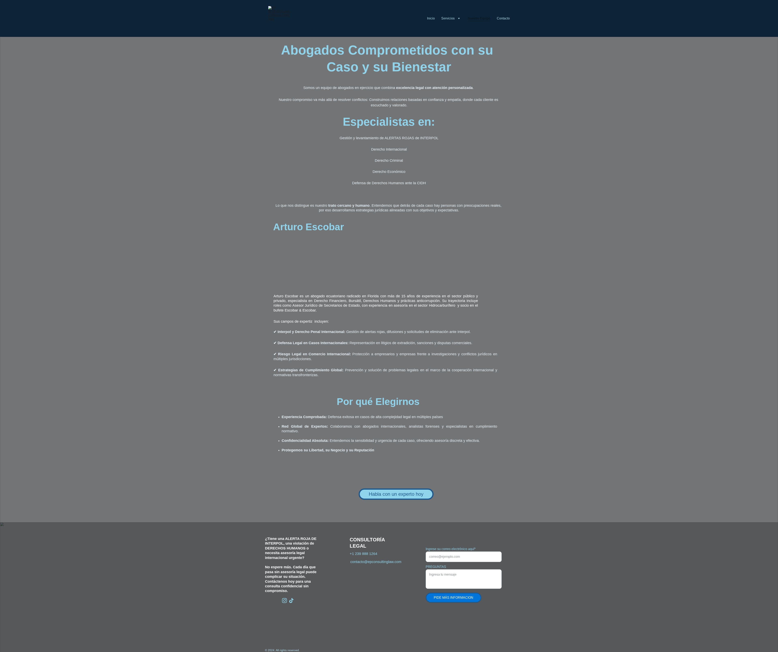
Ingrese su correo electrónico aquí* (451, 549)
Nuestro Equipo (479, 18)
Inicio (431, 18)
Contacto (503, 18)
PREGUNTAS (436, 566)
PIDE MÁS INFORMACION (453, 597)
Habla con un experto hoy (396, 494)
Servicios (448, 18)
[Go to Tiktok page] (291, 600)
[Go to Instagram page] (284, 600)
